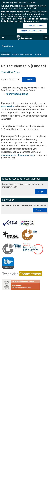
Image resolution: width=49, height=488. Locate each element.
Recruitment (8, 46)
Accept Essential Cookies (32, 31)
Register (39, 210)
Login (40, 191)
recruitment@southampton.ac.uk (17, 155)
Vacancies (5, 54)
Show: (4, 79)
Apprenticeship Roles (17, 94)
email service (7, 106)
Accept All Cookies (34, 26)
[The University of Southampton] (24, 37)
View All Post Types (10, 72)
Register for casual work (22, 54)
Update (29, 80)
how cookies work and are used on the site (23, 7)
